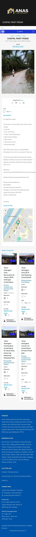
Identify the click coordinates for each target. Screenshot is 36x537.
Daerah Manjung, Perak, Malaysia (26, 281)
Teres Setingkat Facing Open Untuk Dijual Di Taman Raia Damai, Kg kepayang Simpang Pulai (9, 349)
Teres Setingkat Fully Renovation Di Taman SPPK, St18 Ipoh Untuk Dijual (9, 275)
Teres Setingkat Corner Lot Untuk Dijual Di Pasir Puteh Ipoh (26, 347)
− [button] (5, 213)
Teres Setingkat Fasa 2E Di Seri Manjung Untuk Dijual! (26, 272)
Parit (24, 36)
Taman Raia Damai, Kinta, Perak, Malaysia (9, 362)
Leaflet (17, 241)
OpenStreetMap (24, 241)
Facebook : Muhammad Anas (10, 472)
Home (12, 36)
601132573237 (19, 26)
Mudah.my (5, 480)
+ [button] (5, 211)
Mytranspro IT (22, 530)
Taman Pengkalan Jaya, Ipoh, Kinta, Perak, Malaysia (8, 287)
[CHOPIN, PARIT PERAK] (18, 222)
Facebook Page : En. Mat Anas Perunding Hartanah (16, 476)
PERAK (18, 36)
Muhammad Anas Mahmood (11, 320)
